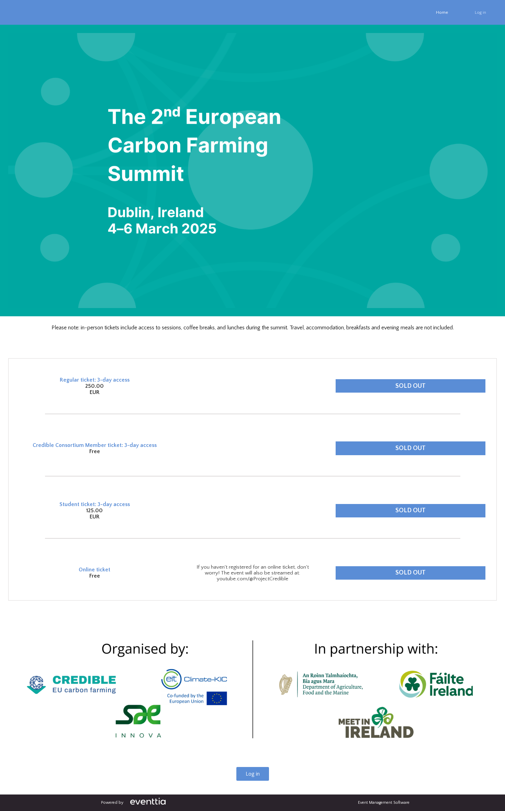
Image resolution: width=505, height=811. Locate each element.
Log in (480, 12)
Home (442, 12)
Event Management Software (383, 802)
